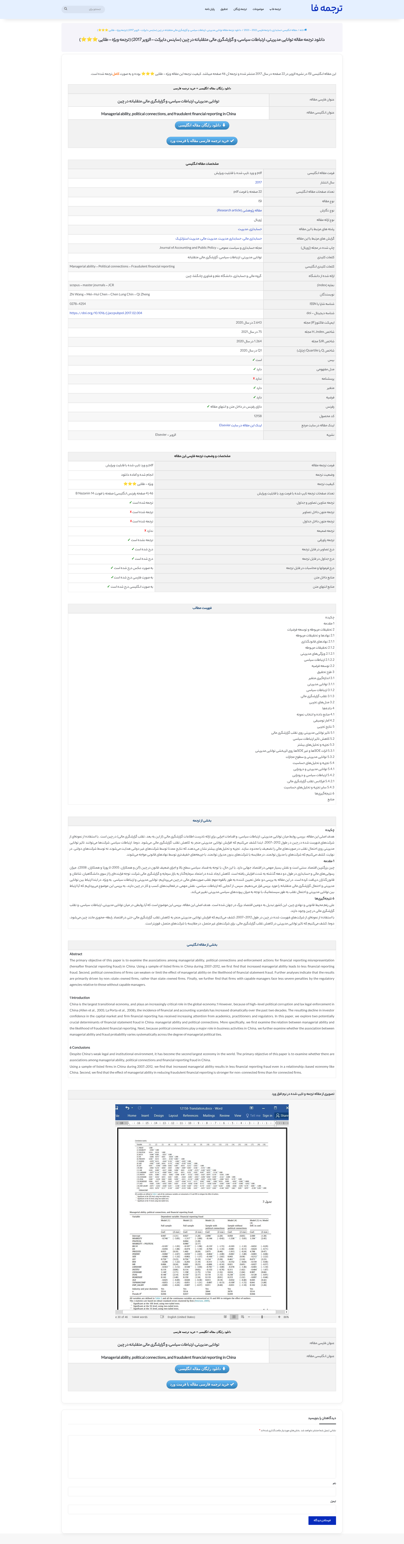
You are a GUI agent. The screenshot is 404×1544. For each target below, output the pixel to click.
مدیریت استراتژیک (187, 239)
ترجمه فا (276, 9)
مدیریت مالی (209, 239)
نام (334, 1484)
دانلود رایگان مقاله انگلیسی (199, 125)
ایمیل (333, 1501)
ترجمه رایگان (240, 9)
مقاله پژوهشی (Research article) (239, 210)
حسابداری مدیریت (230, 239)
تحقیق (224, 9)
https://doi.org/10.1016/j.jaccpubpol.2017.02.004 (106, 313)
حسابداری (255, 229)
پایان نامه (210, 9)
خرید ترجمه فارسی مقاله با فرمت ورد (199, 140)
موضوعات (258, 9)
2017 (258, 183)
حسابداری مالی (252, 239)
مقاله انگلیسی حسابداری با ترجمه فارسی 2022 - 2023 (270, 30)
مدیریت (243, 229)
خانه (302, 30)
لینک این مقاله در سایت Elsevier (240, 425)
